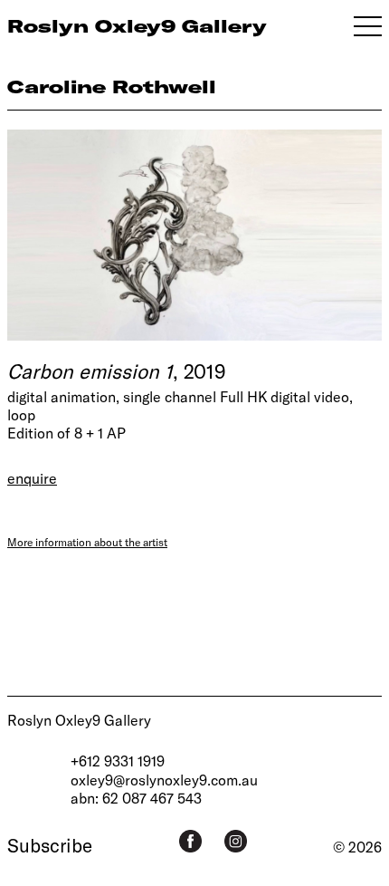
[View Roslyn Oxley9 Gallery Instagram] (235, 841)
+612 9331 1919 (118, 760)
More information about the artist (87, 541)
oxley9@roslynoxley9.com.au (164, 779)
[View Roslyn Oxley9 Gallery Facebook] (190, 841)
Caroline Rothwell (111, 86)
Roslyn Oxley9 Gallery (79, 719)
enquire (32, 477)
